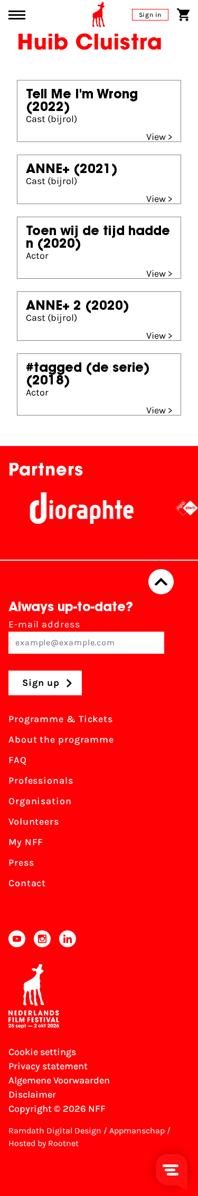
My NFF (25, 842)
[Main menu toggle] (16, 15)
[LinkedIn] (67, 938)
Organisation (40, 801)
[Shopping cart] (183, 14)
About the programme (61, 739)
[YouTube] (16, 938)
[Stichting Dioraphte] (76, 508)
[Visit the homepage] (98, 14)
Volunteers (33, 821)
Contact (27, 883)
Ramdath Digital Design (54, 1131)
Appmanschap (137, 1131)
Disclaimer (32, 1094)
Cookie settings (42, 1052)
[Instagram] (42, 938)
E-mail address (44, 624)
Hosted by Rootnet (43, 1143)
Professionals (40, 780)
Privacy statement (48, 1066)
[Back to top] (161, 581)
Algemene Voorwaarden (59, 1080)
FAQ (17, 760)
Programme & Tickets (60, 719)
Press (21, 862)
